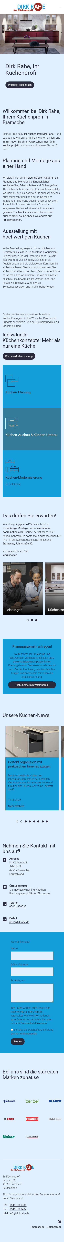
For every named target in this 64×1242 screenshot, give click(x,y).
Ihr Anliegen (17, 980)
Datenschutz (54, 1227)
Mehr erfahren (16, 806)
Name (14, 948)
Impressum (37, 1227)
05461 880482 (18, 1209)
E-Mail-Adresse (19, 964)
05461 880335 (17, 906)
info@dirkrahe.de (19, 922)
